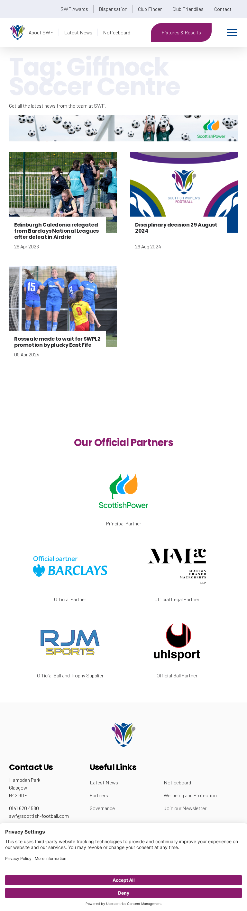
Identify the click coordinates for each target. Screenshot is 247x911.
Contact (223, 9)
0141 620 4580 (24, 808)
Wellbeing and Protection (190, 795)
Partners (99, 795)
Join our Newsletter (185, 808)
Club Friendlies (188, 9)
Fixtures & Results (181, 32)
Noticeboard (116, 32)
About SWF (41, 32)
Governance (102, 808)
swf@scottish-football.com (39, 816)
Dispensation (113, 9)
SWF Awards (74, 9)
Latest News (78, 32)
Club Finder (150, 9)
